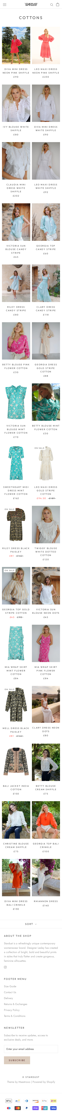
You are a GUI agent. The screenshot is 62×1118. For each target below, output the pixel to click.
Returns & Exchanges (15, 1004)
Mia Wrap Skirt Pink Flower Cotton (46, 670)
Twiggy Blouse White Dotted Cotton (46, 552)
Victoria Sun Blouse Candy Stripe (16, 249)
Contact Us (10, 992)
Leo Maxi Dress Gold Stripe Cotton (45, 490)
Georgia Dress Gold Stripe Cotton (46, 368)
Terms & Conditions (14, 1016)
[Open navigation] (4, 4)
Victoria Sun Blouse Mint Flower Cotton (16, 429)
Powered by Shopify (44, 1082)
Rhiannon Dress (46, 901)
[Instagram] (5, 967)
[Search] (51, 4)
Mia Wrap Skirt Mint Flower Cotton (16, 670)
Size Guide (10, 986)
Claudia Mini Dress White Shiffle (16, 188)
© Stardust (31, 1077)
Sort (29, 924)
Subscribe (17, 1060)
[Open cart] (57, 4)
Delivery (8, 998)
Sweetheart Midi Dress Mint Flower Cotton (16, 490)
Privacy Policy (12, 1010)
